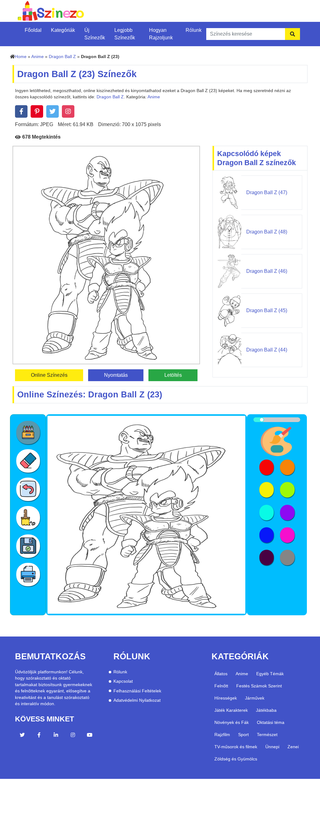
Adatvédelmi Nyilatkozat (137, 700)
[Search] (292, 34)
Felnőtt (221, 685)
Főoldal (33, 30)
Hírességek (225, 698)
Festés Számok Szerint (259, 685)
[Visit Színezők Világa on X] (22, 736)
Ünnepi (272, 746)
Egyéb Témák (270, 673)
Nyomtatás (116, 375)
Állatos (221, 673)
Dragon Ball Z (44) (266, 349)
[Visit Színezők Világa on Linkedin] (56, 736)
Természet (267, 734)
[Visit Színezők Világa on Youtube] (89, 736)
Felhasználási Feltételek (137, 691)
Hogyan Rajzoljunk (161, 33)
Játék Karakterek (231, 710)
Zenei (293, 746)
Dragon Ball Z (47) (266, 192)
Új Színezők (94, 33)
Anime (37, 56)
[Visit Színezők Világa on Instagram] (73, 736)
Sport (243, 734)
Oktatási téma (270, 722)
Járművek (254, 698)
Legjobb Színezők (124, 33)
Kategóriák (63, 30)
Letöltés (173, 375)
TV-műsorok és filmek (235, 746)
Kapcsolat (123, 681)
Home (21, 56)
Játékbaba (266, 710)
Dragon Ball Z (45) (266, 310)
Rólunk (194, 30)
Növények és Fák (231, 722)
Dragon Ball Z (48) (266, 231)
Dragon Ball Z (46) (266, 271)
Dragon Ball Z (62, 56)
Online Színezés (49, 375)
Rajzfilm (222, 734)
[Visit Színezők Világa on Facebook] (39, 736)
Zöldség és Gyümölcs (235, 758)
